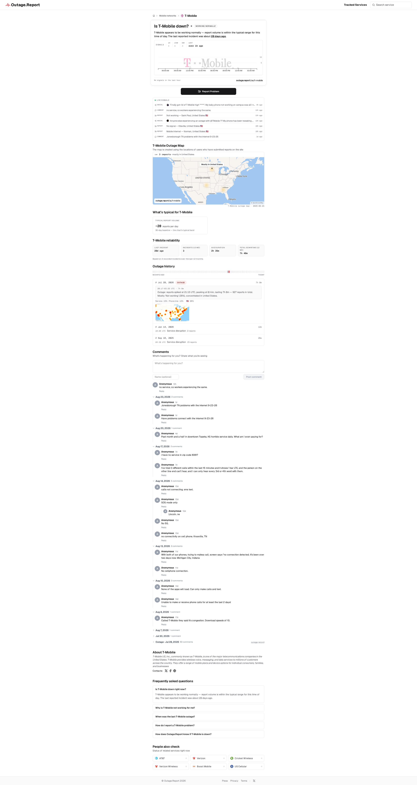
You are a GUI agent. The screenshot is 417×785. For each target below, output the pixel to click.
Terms (244, 780)
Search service (385, 5)
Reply (161, 391)
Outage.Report (25, 4)
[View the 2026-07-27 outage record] (227, 272)
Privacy (234, 780)
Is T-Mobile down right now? (170, 689)
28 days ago (218, 36)
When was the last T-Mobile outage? (175, 716)
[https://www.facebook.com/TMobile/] (170, 670)
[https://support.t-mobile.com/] (174, 670)
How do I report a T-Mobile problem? (174, 725)
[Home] (154, 16)
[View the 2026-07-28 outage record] (229, 272)
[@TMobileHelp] (166, 670)
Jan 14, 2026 (164, 327)
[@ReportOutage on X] (254, 780)
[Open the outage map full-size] (172, 312)
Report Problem (210, 91)
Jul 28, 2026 (164, 282)
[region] (208, 180)
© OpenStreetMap (257, 203)
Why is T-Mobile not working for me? (175, 707)
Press (225, 780)
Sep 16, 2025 (164, 338)
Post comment (254, 376)
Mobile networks (167, 15)
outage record (257, 642)
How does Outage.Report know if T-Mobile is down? (183, 734)
